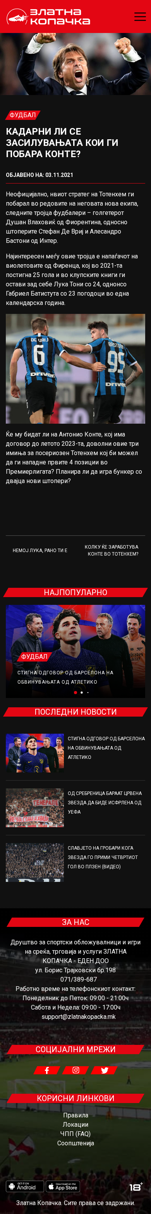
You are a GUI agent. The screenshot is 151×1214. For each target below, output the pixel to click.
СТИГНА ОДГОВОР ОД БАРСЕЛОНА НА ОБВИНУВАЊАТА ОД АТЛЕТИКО (106, 748)
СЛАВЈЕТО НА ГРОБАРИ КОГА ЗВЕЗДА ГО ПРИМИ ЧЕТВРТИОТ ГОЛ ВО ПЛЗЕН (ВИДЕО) (103, 857)
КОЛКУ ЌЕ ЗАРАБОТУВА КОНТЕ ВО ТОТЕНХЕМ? (111, 550)
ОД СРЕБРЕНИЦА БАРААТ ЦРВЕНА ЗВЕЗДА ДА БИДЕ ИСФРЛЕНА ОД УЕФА (105, 803)
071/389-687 (78, 979)
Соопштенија (75, 1143)
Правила (75, 1115)
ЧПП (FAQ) (75, 1134)
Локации (75, 1124)
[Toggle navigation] (140, 16)
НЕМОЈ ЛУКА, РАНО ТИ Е (40, 550)
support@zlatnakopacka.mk (78, 1016)
